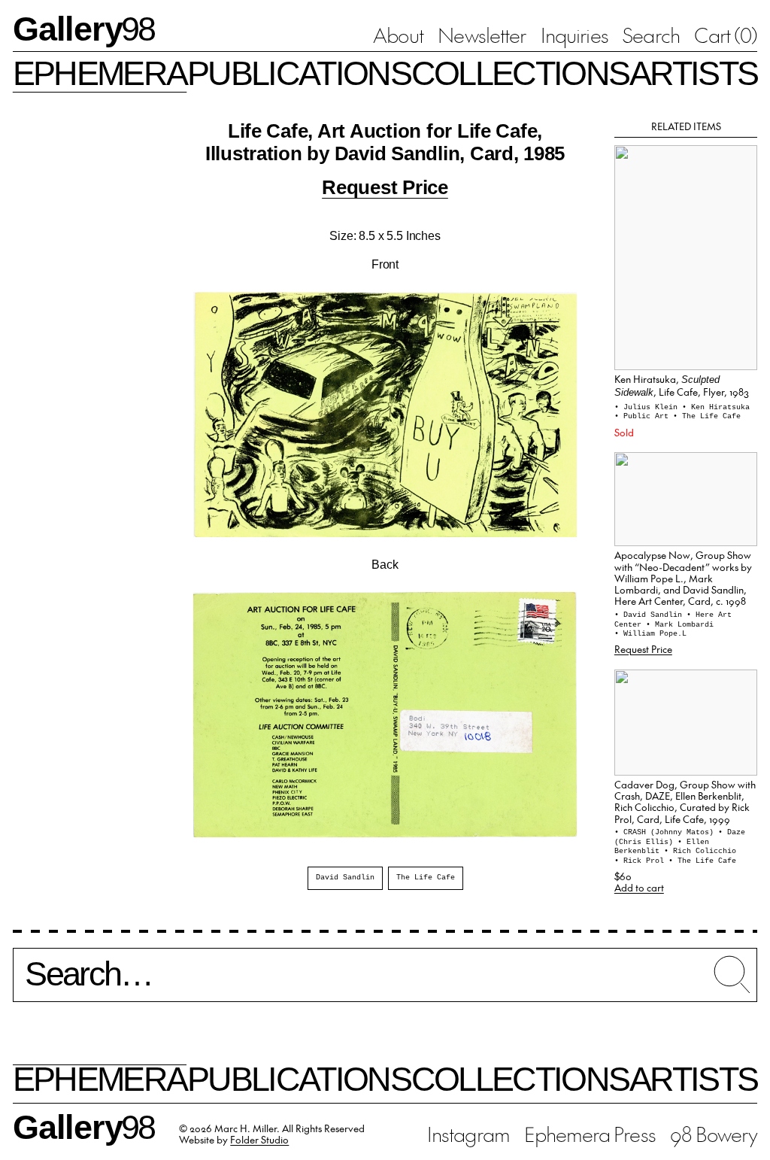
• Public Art (643, 416)
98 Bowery (713, 1133)
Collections (520, 73)
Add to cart (639, 887)
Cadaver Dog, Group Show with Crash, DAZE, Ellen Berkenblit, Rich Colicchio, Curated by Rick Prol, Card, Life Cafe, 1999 (685, 801)
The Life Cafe (425, 877)
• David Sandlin (650, 615)
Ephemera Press (589, 1133)
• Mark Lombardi (680, 625)
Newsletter (482, 34)
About (398, 34)
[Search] (385, 981)
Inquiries (574, 34)
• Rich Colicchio (700, 851)
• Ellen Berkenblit (661, 847)
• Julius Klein (648, 407)
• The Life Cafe (707, 416)
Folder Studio (259, 1139)
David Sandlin (345, 877)
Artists (693, 73)
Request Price (385, 187)
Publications (299, 73)
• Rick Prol (641, 861)
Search (651, 34)
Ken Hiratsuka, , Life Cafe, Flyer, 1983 (681, 385)
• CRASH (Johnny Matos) (666, 832)
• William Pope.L (650, 634)
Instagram (468, 1133)
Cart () (725, 34)
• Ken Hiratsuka (716, 407)
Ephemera (100, 73)
